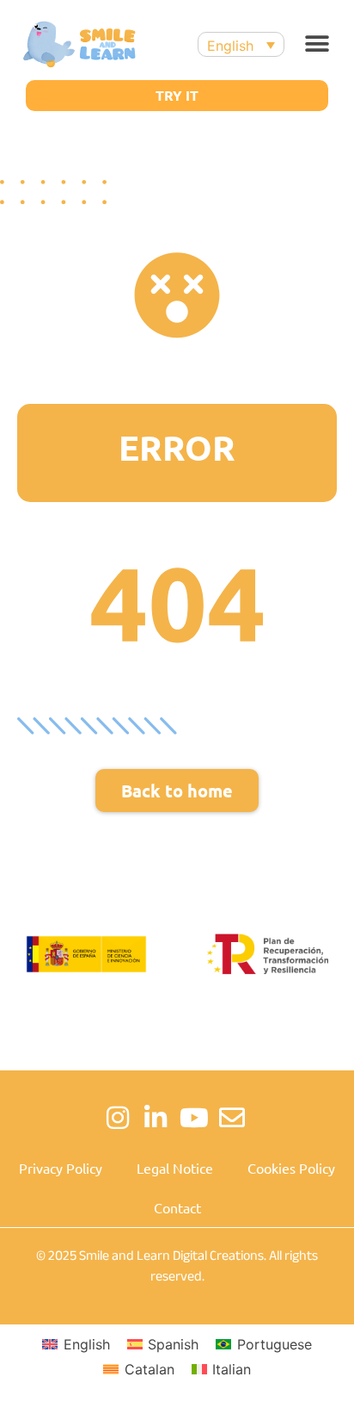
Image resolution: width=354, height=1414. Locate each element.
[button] (317, 44)
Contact (177, 1207)
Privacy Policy (60, 1167)
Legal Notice (175, 1167)
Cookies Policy (291, 1167)
